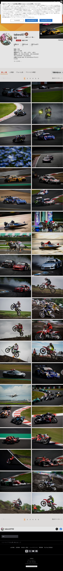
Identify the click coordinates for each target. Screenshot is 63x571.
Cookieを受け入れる (46, 20)
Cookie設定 (17, 20)
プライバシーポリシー (22, 17)
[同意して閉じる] (61, 1)
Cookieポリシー (17, 15)
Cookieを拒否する (31, 20)
